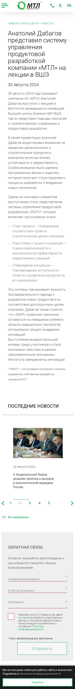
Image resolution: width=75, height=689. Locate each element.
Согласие (23, 617)
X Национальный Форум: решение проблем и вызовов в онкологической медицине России (33, 481)
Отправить (42, 648)
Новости (47, 23)
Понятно (38, 682)
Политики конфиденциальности (31, 628)
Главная (13, 23)
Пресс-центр (30, 23)
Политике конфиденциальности (40, 673)
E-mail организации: (21, 590)
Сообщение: (16, 602)
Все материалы (18, 517)
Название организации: (24, 579)
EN (69, 6)
